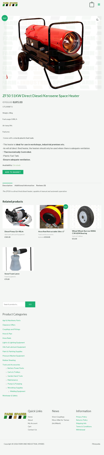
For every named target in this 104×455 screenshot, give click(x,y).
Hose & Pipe (7, 334)
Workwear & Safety (10, 395)
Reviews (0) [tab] (41, 185)
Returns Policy (82, 420)
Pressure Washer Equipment (14, 356)
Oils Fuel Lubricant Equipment (14, 347)
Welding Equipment (17, 391)
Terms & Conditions (84, 426)
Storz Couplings (58, 417)
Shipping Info (81, 423)
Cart (29, 426)
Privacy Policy (81, 417)
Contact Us (32, 430)
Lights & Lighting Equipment (14, 342)
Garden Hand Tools (15, 376)
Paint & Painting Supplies (12, 351)
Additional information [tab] (24, 185)
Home (30, 417)
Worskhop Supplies (15, 388)
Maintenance (13, 380)
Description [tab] (7, 185)
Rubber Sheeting (9, 360)
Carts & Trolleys (14, 372)
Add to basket (13, 172)
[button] (97, 20)
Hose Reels (7, 338)
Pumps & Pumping (15, 384)
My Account (32, 423)
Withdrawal (80, 430)
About (30, 420)
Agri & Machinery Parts (12, 320)
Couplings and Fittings (11, 329)
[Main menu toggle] (99, 4)
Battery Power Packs (16, 368)
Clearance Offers (9, 325)
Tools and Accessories (11, 365)
